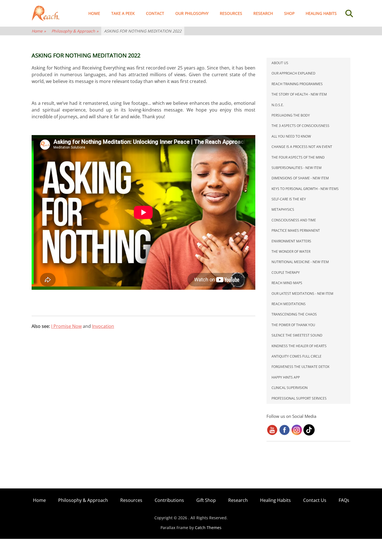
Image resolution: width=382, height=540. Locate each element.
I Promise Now (66, 326)
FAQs (344, 500)
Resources (231, 13)
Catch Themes (208, 527)
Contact (155, 13)
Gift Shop (206, 500)
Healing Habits (321, 13)
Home (94, 13)
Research (263, 13)
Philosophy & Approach (74, 31)
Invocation (103, 326)
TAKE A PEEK (123, 13)
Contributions (169, 500)
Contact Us (314, 500)
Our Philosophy (192, 13)
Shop (289, 13)
